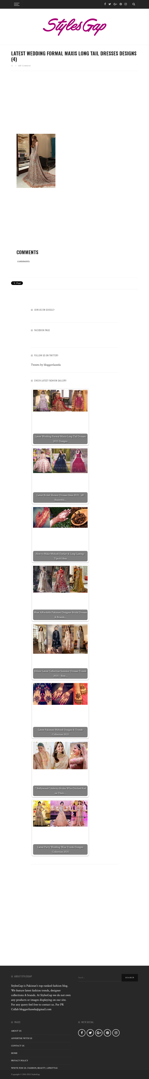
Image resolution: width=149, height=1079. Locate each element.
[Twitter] (109, 4)
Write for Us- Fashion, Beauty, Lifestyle (34, 1068)
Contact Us (17, 1045)
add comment (24, 65)
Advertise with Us (21, 1038)
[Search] (134, 4)
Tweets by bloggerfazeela (46, 365)
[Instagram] (125, 4)
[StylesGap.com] (74, 26)
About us (16, 1031)
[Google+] (115, 4)
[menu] (16, 4)
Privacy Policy (19, 1060)
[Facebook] (105, 4)
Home (14, 1053)
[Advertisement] (74, 105)
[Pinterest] (120, 4)
